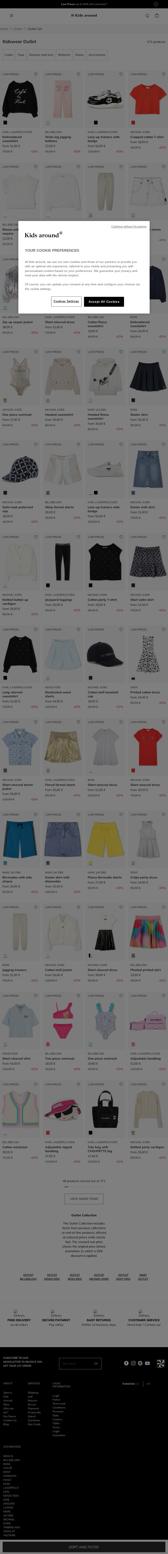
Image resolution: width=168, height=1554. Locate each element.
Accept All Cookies (104, 302)
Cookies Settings (66, 301)
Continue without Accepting (128, 226)
